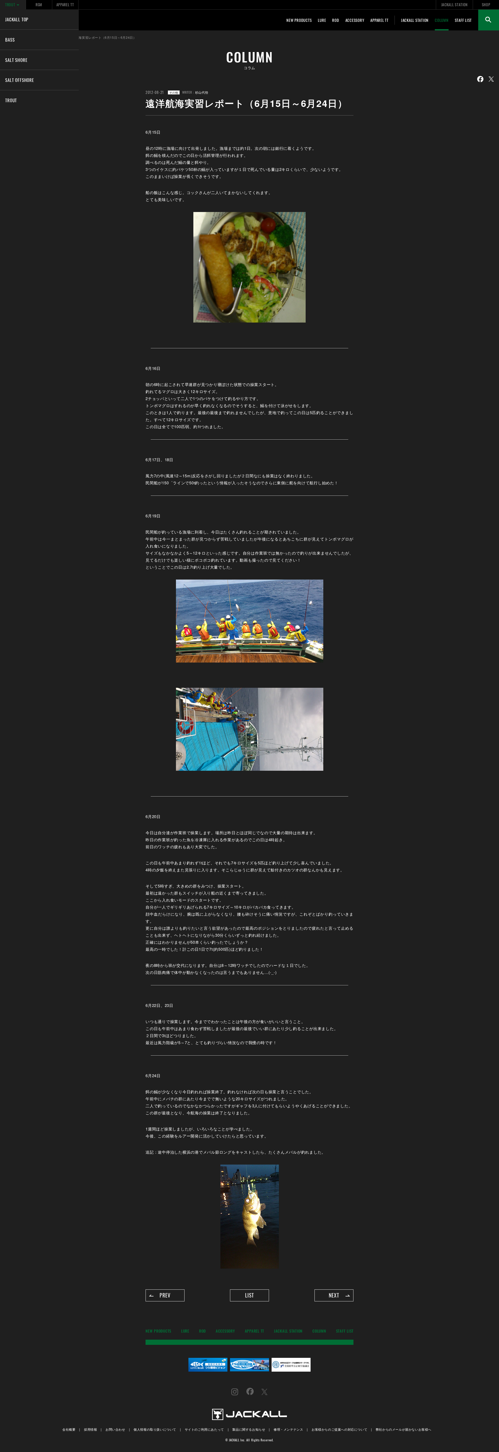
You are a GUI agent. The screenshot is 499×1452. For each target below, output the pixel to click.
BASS (10, 39)
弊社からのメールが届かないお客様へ (403, 1429)
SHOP (486, 5)
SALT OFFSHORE (19, 79)
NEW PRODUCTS (299, 20)
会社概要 (68, 1429)
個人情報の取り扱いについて (155, 1429)
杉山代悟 (201, 92)
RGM (39, 5)
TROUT (10, 5)
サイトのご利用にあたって (204, 1429)
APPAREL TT (65, 5)
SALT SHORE (16, 59)
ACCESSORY (354, 20)
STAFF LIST (463, 20)
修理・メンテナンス (288, 1429)
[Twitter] (491, 79)
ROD (335, 20)
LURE (322, 20)
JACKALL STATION (454, 5)
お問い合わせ (115, 1429)
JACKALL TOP (16, 19)
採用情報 (90, 1429)
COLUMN (442, 20)
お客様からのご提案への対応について (339, 1429)
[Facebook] (480, 79)
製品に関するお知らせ (248, 1429)
